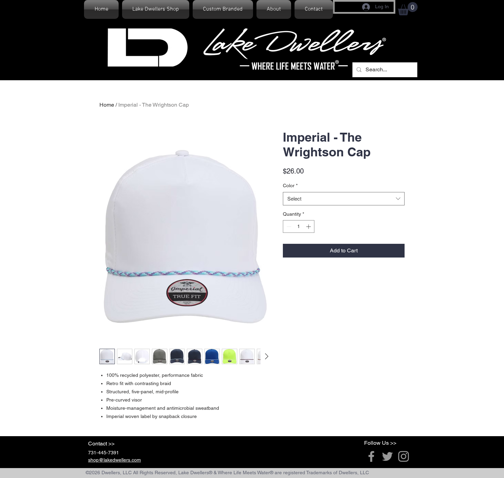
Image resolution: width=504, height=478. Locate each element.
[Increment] (309, 226)
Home (106, 104)
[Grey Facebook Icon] (371, 456)
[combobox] (344, 198)
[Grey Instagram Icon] (403, 456)
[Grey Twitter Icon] (387, 456)
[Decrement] (288, 226)
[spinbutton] (298, 226)
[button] (408, 8)
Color (290, 185)
